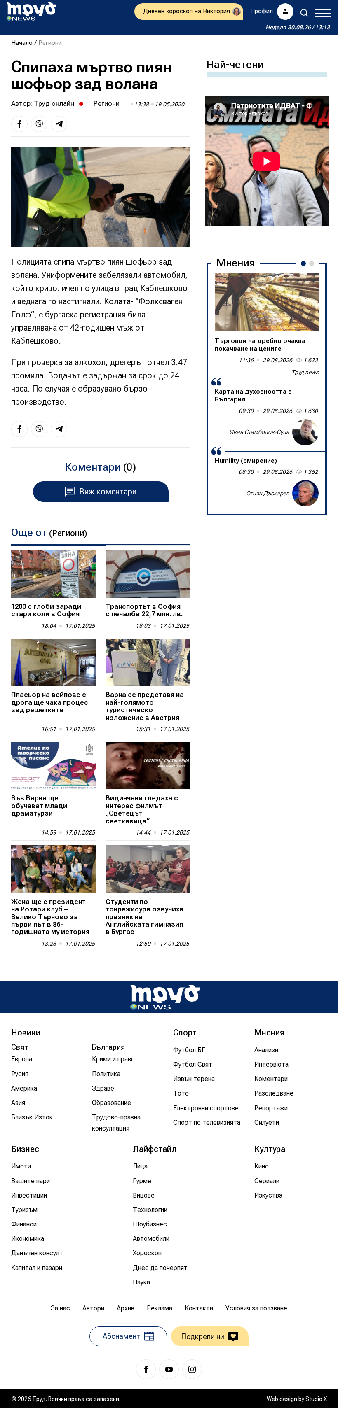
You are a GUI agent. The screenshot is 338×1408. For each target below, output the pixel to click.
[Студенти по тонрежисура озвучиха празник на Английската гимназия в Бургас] (148, 869)
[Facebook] (146, 1369)
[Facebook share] (19, 124)
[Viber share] (39, 124)
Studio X (316, 1399)
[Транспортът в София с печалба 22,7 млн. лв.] (148, 574)
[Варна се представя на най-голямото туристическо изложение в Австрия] (148, 662)
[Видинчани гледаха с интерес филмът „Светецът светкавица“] (148, 765)
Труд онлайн (54, 103)
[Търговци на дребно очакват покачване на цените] (267, 302)
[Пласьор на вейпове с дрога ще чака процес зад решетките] (53, 662)
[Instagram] (192, 1369)
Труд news (305, 372)
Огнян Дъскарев (267, 493)
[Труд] (165, 997)
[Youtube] (169, 1369)
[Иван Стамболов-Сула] (305, 432)
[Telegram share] (59, 124)
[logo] (31, 11)
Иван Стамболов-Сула (259, 432)
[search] (304, 13)
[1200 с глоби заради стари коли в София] (53, 574)
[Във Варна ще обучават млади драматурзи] (53, 765)
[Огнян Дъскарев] (305, 493)
